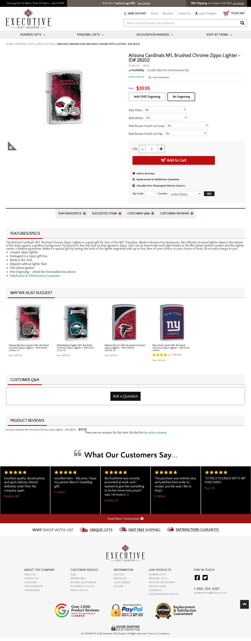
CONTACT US (31, 578)
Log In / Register (207, 13)
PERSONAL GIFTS (158, 578)
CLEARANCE (155, 590)
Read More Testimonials (124, 518)
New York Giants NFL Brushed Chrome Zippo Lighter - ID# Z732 (171, 346)
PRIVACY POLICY (79, 590)
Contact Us (184, 13)
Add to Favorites (145, 173)
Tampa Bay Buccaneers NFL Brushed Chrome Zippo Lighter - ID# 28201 (29, 346)
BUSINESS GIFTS (157, 574)
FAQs (73, 574)
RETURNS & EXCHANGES (83, 582)
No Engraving (181, 96)
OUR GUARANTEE (33, 586)
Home (154, 13)
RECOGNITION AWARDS (162, 582)
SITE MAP (118, 586)
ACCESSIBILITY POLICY (82, 586)
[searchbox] (185, 23)
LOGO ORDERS (122, 582)
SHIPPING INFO (78, 578)
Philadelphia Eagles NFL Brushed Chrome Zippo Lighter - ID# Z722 (75, 346)
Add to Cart (176, 160)
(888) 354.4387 (136, 13)
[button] (208, 193)
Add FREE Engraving (147, 96)
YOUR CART (238, 13)
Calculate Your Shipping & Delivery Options (160, 185)
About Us (167, 13)
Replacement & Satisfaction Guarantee (157, 179)
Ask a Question (161, 77)
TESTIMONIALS (32, 590)
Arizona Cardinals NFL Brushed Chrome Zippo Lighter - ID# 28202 (41, 429)
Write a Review (136, 77)
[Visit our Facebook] (197, 578)
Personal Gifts (24, 44)
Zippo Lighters (45, 44)
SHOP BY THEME (157, 586)
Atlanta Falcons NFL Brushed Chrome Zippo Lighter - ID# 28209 (125, 346)
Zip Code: (138, 193)
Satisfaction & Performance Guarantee (35, 276)
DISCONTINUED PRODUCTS (163, 594)
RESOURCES (120, 578)
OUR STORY (30, 582)
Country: (163, 193)
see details (238, 3)
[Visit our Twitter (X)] (205, 578)
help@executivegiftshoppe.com (210, 593)
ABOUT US (29, 574)
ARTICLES (119, 574)
